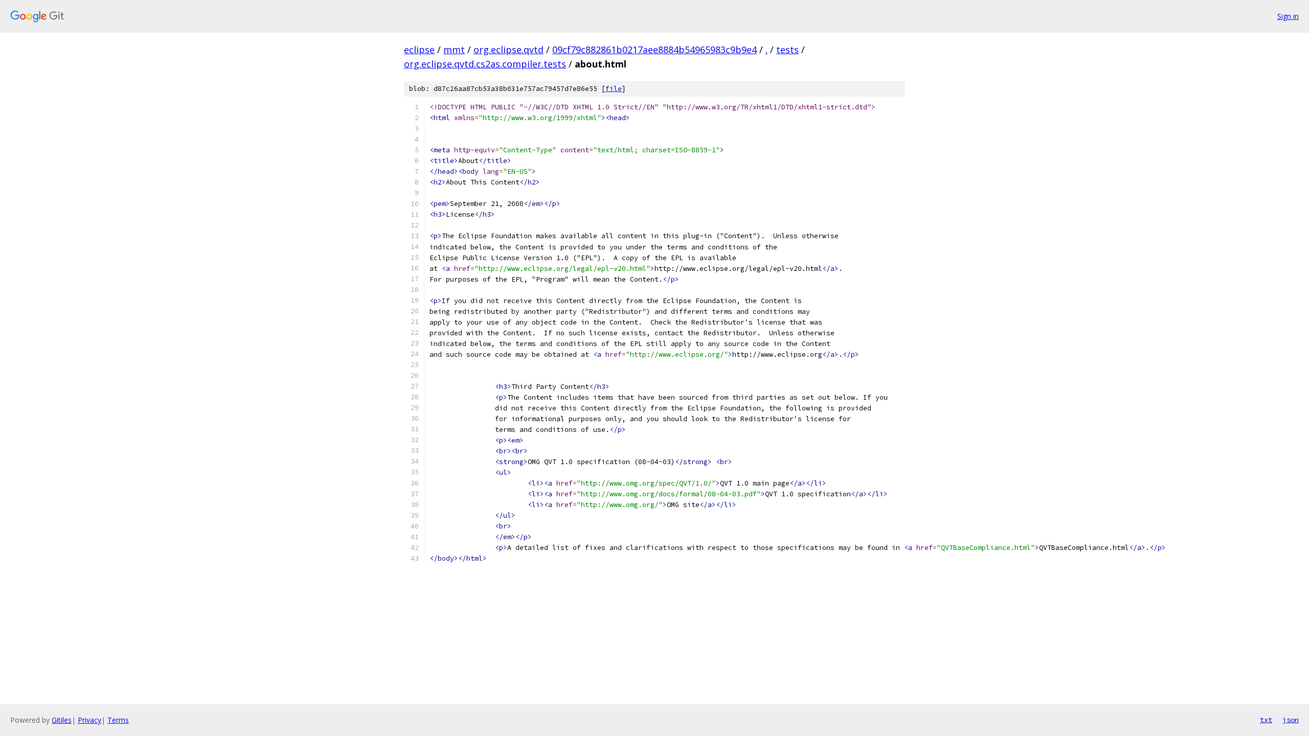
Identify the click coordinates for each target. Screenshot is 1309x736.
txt (1266, 719)
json (1290, 719)
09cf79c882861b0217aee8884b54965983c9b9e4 (654, 49)
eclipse (419, 49)
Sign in (1288, 16)
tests (787, 49)
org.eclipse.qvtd (508, 49)
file (613, 88)
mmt (454, 49)
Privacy (89, 720)
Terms (118, 720)
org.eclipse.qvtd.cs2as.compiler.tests (485, 64)
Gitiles (62, 720)
